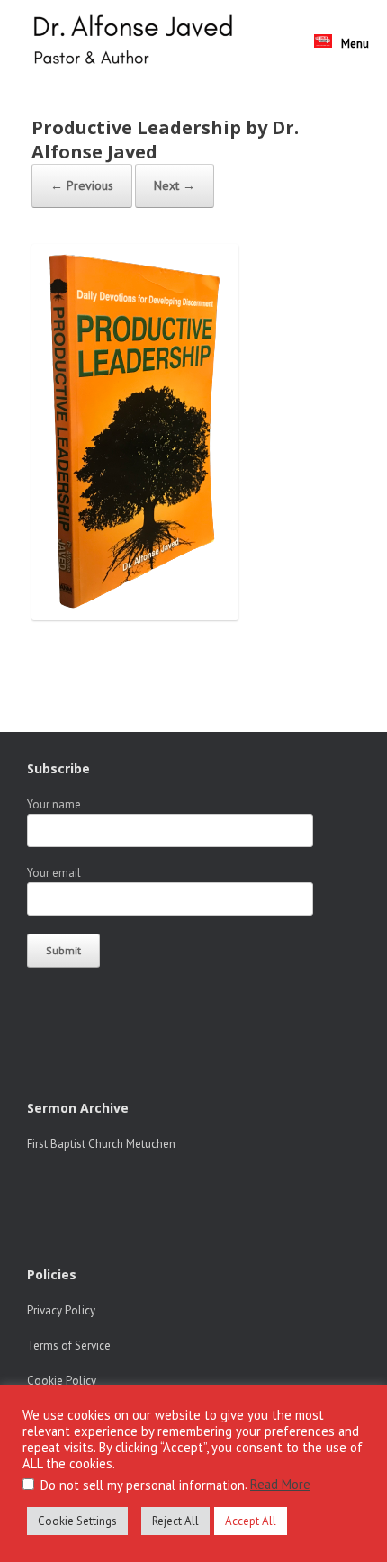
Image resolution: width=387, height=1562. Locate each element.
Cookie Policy (61, 1380)
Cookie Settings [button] (77, 1521)
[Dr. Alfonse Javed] (137, 42)
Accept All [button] (250, 1521)
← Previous (81, 185)
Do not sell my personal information (142, 1485)
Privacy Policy (61, 1310)
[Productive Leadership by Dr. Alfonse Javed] (135, 614)
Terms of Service (69, 1345)
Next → (174, 185)
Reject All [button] (175, 1521)
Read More (280, 1484)
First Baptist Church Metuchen (101, 1143)
